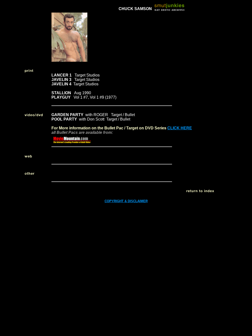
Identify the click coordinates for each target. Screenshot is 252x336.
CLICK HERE (179, 128)
